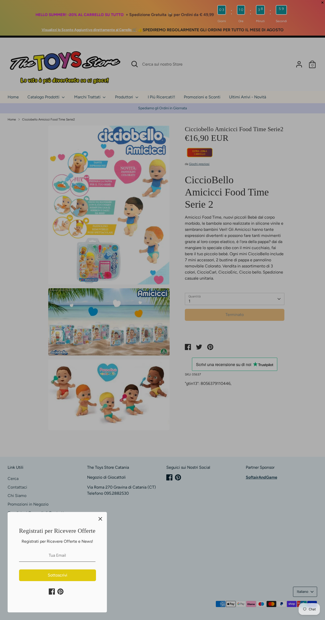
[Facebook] (52, 591)
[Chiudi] (100, 518)
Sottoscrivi (57, 575)
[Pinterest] (60, 591)
